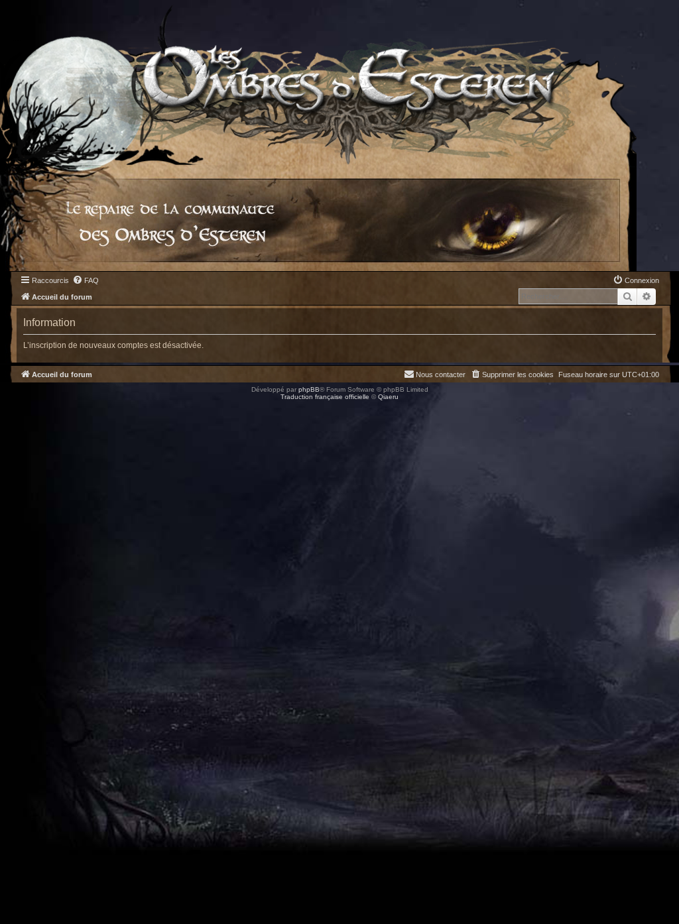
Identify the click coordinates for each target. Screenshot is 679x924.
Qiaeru (388, 396)
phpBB (309, 389)
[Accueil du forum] (318, 82)
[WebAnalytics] (26, 409)
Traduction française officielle (324, 396)
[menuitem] (85, 280)
